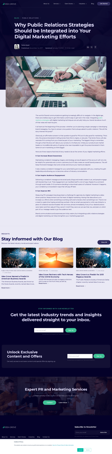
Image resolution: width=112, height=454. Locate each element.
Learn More (63, 402)
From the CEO (43, 270)
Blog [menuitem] (92, 3)
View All (104, 242)
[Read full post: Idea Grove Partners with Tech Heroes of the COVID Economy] (56, 258)
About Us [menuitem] (46, 3)
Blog (16, 18)
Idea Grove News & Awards (23, 270)
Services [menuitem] (56, 3)
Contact (49, 402)
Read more (5, 288)
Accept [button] (80, 450)
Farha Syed (25, 45)
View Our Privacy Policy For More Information (63, 445)
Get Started (103, 3)
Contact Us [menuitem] (46, 437)
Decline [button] (88, 450)
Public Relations (30, 18)
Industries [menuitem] (82, 3)
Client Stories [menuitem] (69, 3)
